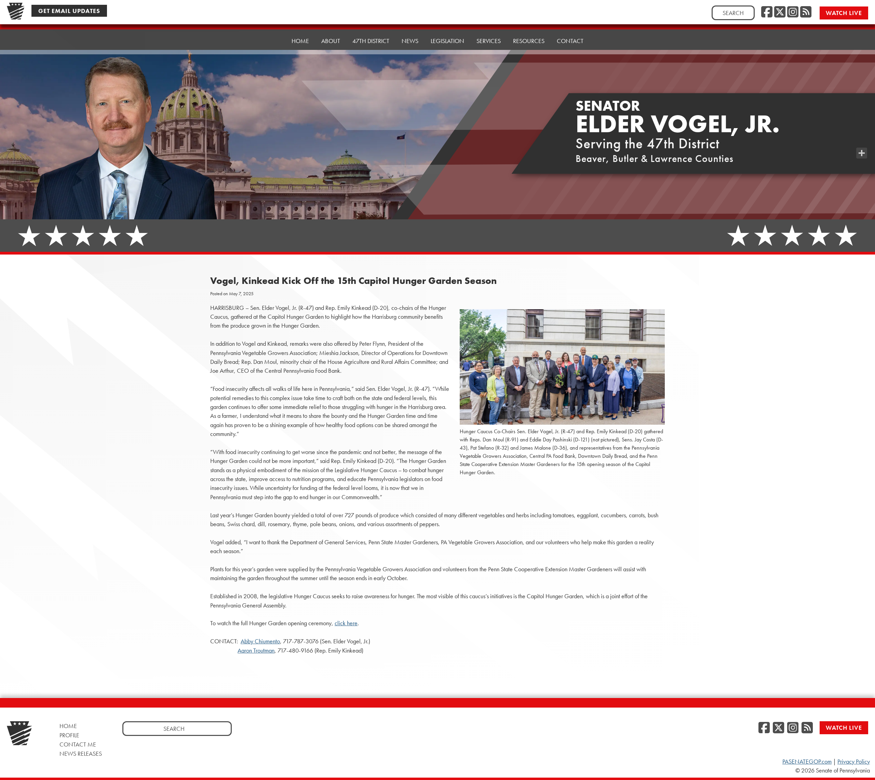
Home (300, 41)
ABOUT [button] (330, 41)
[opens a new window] (862, 139)
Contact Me (77, 744)
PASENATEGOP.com (807, 761)
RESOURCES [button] (528, 41)
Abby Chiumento (260, 641)
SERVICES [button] (488, 41)
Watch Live (844, 13)
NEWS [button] (410, 41)
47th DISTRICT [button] (370, 41)
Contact (570, 41)
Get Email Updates (69, 11)
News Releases (80, 753)
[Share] (862, 153)
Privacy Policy (853, 761)
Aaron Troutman (256, 650)
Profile (69, 735)
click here (346, 623)
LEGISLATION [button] (447, 41)
